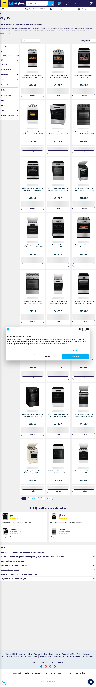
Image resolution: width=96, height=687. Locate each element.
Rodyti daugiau (5, 33)
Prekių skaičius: (85, 41)
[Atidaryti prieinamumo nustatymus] (4, 683)
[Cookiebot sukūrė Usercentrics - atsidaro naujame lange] (80, 329)
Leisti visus (75, 356)
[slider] (2, 60)
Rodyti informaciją (79, 351)
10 (50, 499)
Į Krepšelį (32, 95)
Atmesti (47, 356)
